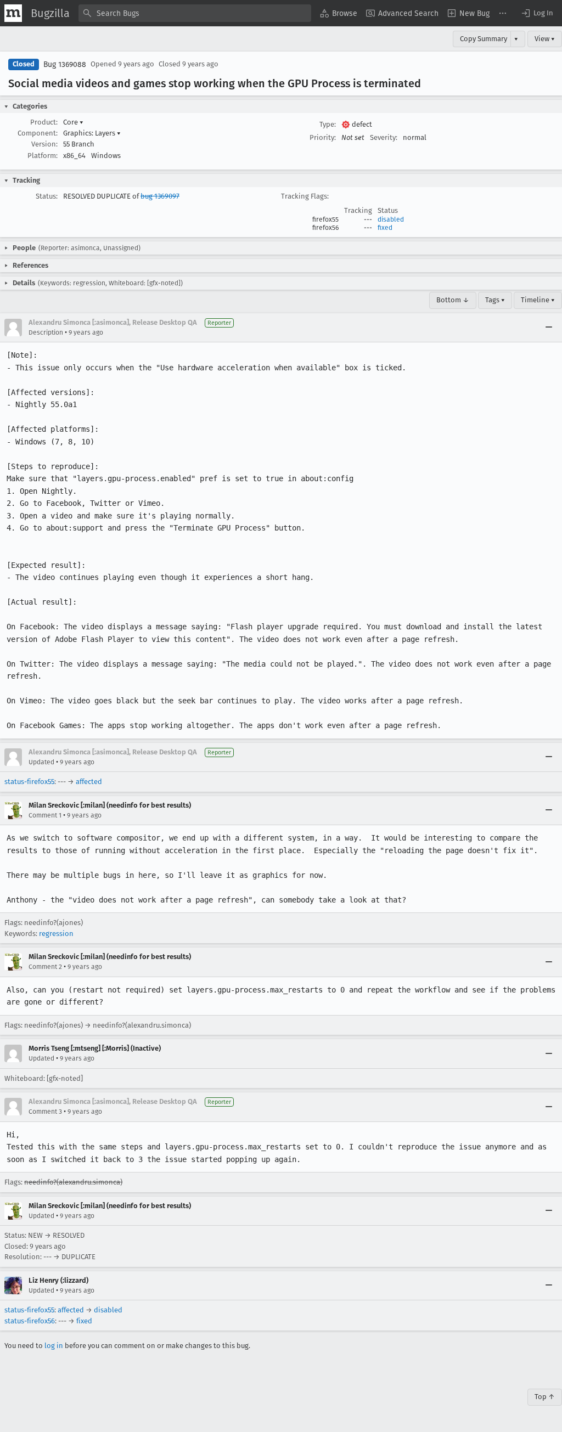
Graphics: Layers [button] (92, 133)
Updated (41, 762)
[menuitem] (339, 13)
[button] (537, 13)
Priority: (323, 137)
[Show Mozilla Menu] (13, 13)
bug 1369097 (159, 196)
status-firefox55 (29, 781)
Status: (47, 196)
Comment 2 (45, 967)
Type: (327, 124)
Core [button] (73, 122)
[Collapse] (549, 327)
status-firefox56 (29, 1321)
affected (89, 781)
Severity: (383, 137)
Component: (38, 133)
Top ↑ (545, 1396)
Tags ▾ (495, 300)
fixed (385, 228)
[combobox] (194, 13)
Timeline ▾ (538, 300)
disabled (391, 219)
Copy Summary (483, 39)
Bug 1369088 (64, 64)
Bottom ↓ (452, 300)
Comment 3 (45, 1111)
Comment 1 (45, 815)
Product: (44, 122)
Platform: (42, 155)
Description (46, 332)
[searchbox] (194, 13)
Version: (44, 144)
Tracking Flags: (305, 196)
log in (53, 1345)
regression (56, 933)
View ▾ (545, 39)
